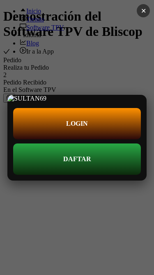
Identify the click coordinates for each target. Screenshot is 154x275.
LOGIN (77, 123)
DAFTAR (77, 158)
